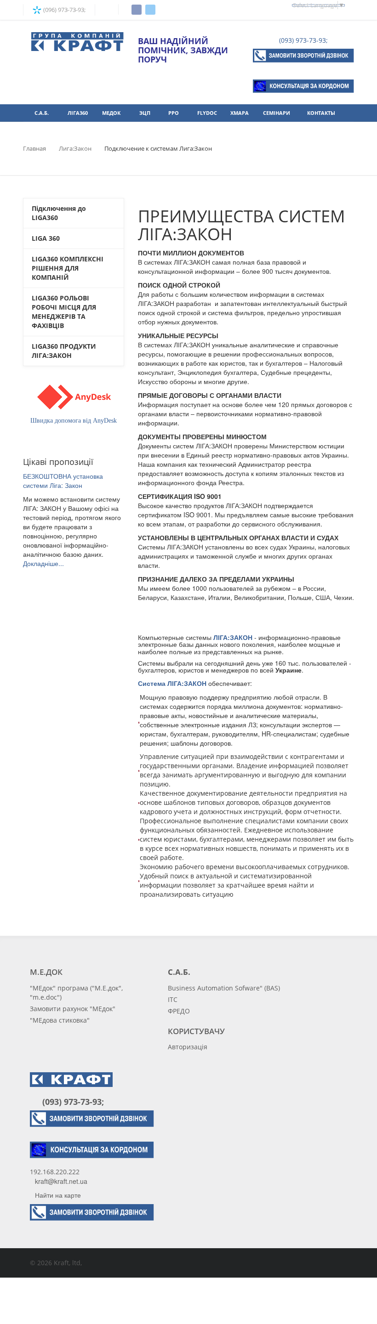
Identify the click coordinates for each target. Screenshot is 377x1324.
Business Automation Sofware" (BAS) (224, 988)
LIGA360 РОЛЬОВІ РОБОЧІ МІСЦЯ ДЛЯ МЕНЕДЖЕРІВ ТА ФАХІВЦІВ (64, 312)
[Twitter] (150, 10)
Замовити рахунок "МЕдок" (72, 1008)
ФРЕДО (179, 1011)
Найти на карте (58, 1195)
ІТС (172, 999)
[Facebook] (136, 10)
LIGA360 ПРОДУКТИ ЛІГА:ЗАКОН (64, 351)
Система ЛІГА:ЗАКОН (172, 683)
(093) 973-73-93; (302, 40)
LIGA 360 (46, 238)
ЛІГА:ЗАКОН (232, 637)
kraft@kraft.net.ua (61, 1181)
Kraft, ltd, (68, 1262)
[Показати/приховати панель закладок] (142, 912)
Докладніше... (43, 563)
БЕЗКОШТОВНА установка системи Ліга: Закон (63, 480)
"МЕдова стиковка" (60, 1020)
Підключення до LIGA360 (59, 213)
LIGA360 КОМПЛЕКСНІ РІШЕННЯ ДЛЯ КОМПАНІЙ (67, 268)
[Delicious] (171, 913)
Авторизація (187, 1046)
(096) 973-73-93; (64, 10)
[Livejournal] (180, 913)
